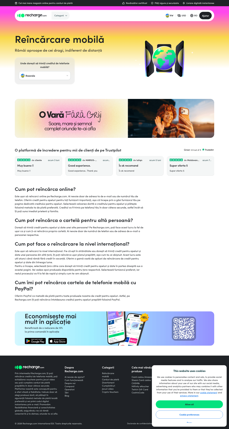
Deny (189, 422)
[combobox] (45, 75)
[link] (35, 341)
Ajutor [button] (205, 15)
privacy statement (189, 395)
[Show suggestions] (67, 75)
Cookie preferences (189, 414)
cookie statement (208, 392)
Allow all (189, 404)
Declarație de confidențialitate (140, 423)
